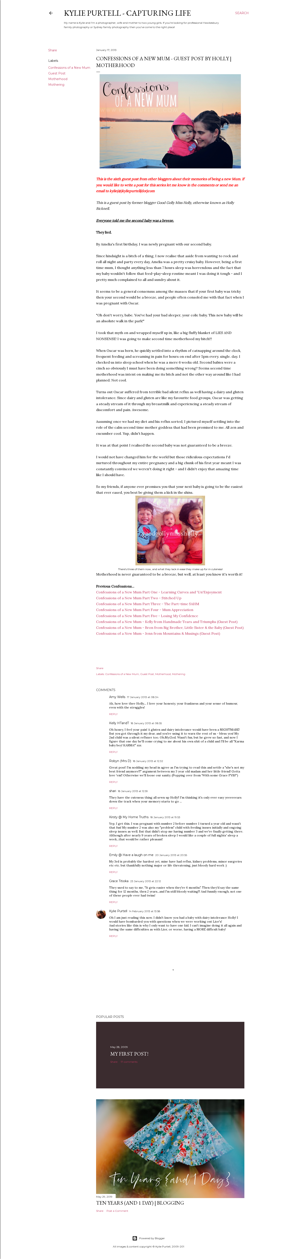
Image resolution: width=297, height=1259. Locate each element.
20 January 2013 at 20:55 (171, 855)
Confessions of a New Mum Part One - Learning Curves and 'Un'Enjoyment (159, 592)
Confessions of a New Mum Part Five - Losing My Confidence (147, 616)
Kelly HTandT (119, 723)
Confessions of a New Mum (69, 68)
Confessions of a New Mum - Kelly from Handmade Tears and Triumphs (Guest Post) (166, 621)
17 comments (129, 1061)
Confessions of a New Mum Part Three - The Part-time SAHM (147, 604)
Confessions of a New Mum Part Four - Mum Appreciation (144, 610)
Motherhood (57, 79)
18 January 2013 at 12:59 (133, 791)
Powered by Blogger (152, 1238)
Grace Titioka (118, 881)
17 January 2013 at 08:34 (143, 697)
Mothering (56, 85)
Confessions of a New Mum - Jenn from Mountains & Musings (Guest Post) (158, 633)
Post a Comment (117, 1210)
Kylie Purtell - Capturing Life (127, 13)
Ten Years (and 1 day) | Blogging (140, 1202)
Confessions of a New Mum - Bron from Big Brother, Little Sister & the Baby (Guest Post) (170, 627)
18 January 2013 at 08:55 (146, 723)
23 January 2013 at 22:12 (145, 881)
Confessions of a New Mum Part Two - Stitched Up (138, 598)
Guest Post (56, 73)
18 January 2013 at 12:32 (148, 761)
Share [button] (52, 50)
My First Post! (129, 1053)
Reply (113, 714)
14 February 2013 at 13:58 (144, 911)
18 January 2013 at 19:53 (165, 817)
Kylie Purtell (118, 911)
